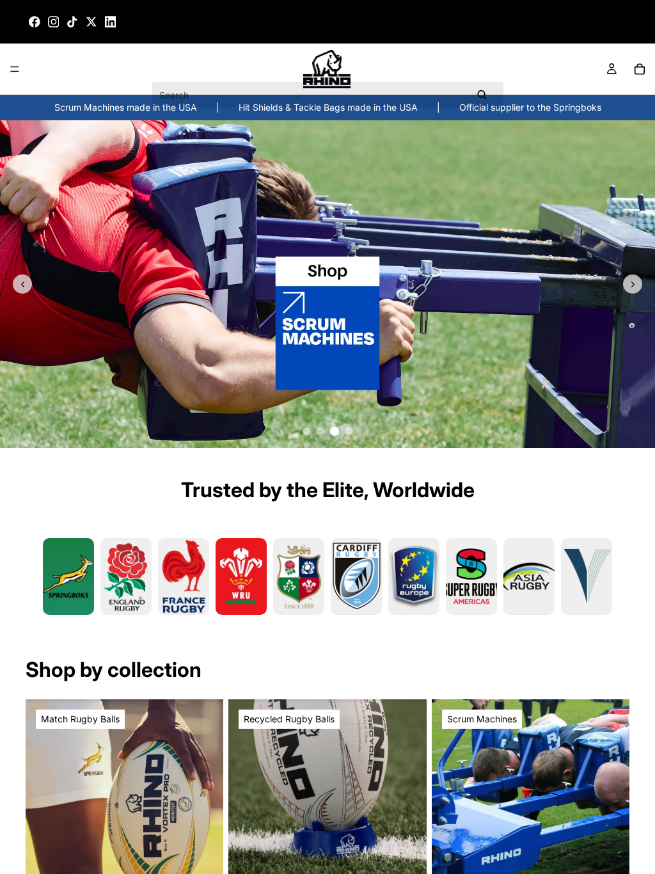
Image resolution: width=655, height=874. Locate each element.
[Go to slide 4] (348, 431)
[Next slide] (632, 284)
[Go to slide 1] (306, 431)
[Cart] (640, 69)
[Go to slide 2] (320, 431)
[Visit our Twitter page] (91, 22)
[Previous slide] (22, 284)
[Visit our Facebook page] (34, 22)
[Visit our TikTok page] (72, 22)
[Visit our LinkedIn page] (110, 22)
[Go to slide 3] (334, 431)
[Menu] (14, 69)
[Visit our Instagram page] (53, 22)
